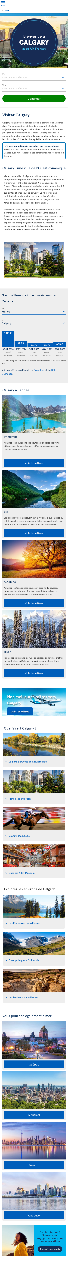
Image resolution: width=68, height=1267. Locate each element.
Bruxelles (39, 370)
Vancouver (34, 1215)
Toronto (34, 1165)
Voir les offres (34, 463)
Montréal (34, 1115)
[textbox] (34, 77)
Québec (34, 1064)
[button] (34, 98)
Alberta (8, 10)
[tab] (34, 750)
